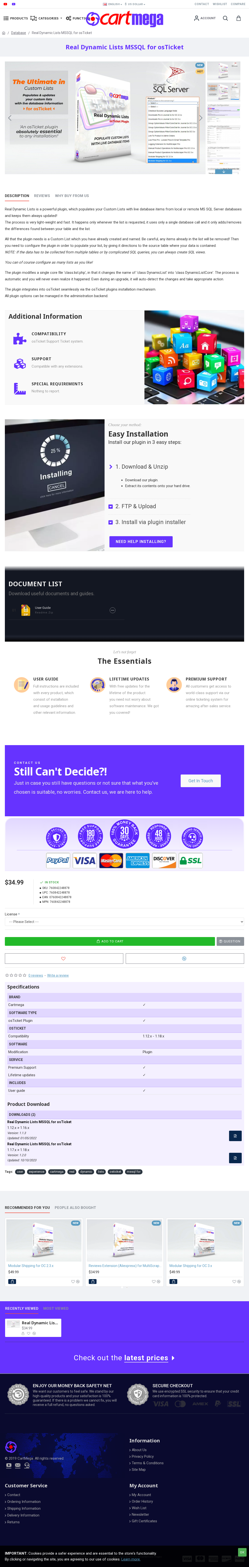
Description (17, 196)
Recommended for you (27, 1207)
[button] (10, 118)
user (20, 1171)
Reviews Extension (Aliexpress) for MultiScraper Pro (125, 1266)
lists (101, 1171)
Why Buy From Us (72, 196)
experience (36, 1171)
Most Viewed (56, 1308)
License (11, 914)
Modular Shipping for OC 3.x (190, 1266)
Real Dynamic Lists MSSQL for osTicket (40, 1323)
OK (242, 1552)
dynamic (86, 1171)
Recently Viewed (21, 1308)
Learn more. (131, 1559)
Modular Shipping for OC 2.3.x (30, 1266)
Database (18, 33)
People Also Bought (75, 1207)
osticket (115, 1171)
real (71, 1171)
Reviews (42, 196)
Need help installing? (141, 541)
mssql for (134, 1171)
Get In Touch (200, 780)
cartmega (56, 1171)
